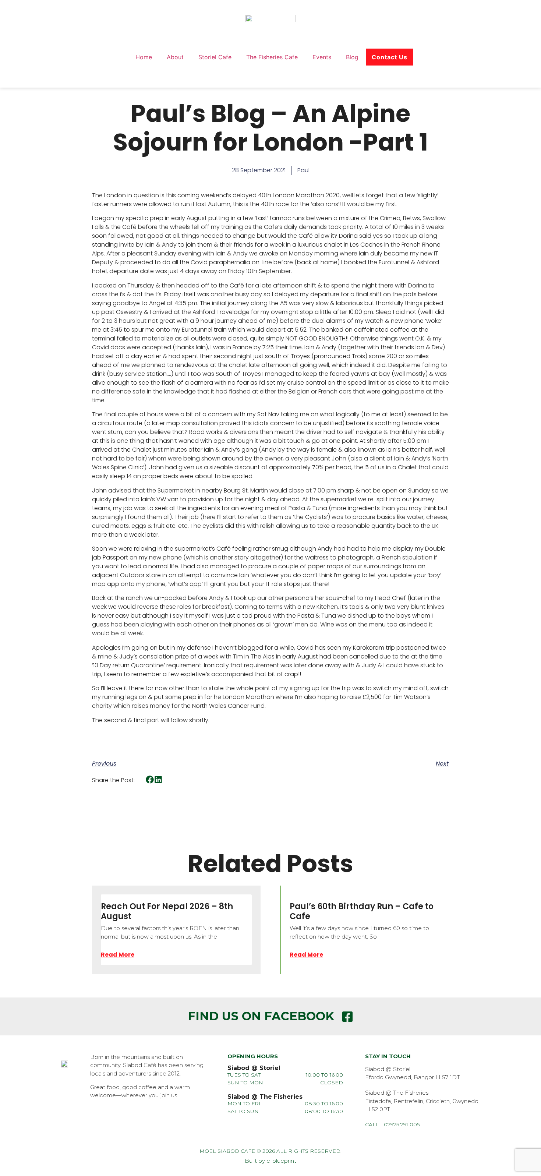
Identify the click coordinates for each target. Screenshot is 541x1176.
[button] (150, 780)
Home (143, 57)
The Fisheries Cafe (272, 57)
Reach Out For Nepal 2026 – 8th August (167, 911)
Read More (117, 955)
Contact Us (389, 57)
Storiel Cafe (214, 57)
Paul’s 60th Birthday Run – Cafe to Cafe (362, 911)
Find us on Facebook (261, 1016)
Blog (352, 57)
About (175, 57)
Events (321, 57)
